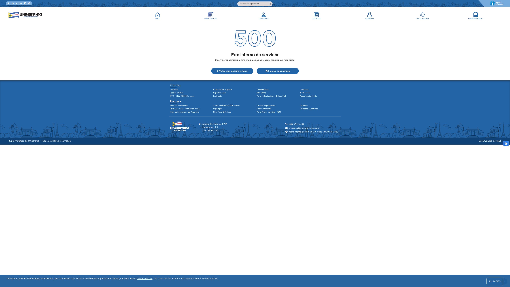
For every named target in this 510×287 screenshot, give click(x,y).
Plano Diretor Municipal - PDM (269, 112)
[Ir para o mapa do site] (29, 3)
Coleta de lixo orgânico (222, 90)
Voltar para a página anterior (233, 71)
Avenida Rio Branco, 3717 (214, 127)
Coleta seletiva (262, 90)
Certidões (174, 90)
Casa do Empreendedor (266, 106)
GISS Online (261, 93)
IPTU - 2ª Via (305, 93)
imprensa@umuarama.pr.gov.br (304, 128)
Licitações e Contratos (309, 109)
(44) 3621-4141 (296, 124)
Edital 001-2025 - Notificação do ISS (185, 109)
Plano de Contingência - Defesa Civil (271, 96)
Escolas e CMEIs (176, 93)
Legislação (217, 96)
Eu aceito (495, 281)
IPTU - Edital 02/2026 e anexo (182, 96)
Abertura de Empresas (179, 106)
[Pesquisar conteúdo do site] (270, 3)
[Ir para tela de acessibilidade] (8, 3)
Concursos (304, 90)
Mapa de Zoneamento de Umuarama (184, 112)
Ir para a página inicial (279, 71)
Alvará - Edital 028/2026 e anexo (226, 106)
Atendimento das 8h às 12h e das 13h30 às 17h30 (313, 131)
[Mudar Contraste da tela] (25, 3)
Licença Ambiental (264, 109)
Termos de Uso (144, 278)
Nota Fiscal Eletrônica (222, 112)
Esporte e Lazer (219, 93)
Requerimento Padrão (308, 96)
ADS (499, 141)
